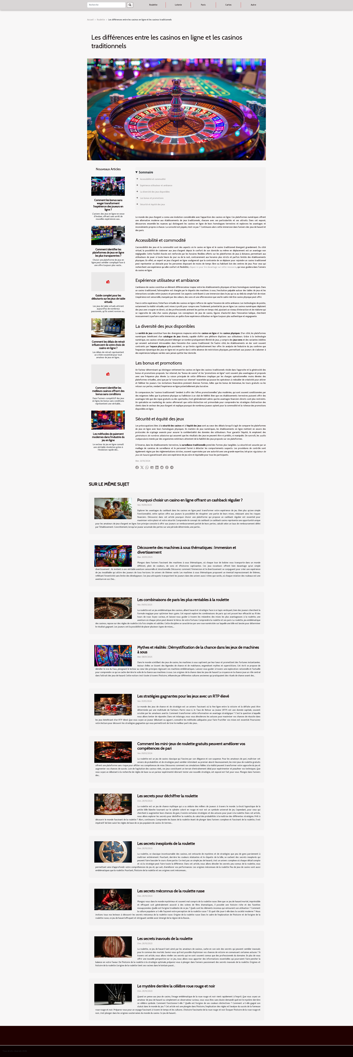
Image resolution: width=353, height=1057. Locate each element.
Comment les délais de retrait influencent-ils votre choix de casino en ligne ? (108, 345)
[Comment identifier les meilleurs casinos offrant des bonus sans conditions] (108, 373)
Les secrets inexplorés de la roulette (166, 843)
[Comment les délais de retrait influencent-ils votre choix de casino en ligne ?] (108, 327)
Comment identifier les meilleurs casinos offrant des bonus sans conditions (108, 391)
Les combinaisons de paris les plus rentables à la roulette (183, 599)
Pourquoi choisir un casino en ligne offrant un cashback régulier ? (190, 500)
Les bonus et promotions (152, 198)
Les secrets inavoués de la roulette (164, 938)
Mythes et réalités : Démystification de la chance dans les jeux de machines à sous (198, 649)
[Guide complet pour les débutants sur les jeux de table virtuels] (108, 281)
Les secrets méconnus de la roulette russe (170, 891)
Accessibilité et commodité (152, 179)
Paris (203, 5)
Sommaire (146, 172)
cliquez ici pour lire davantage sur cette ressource (212, 267)
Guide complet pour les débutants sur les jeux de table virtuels (108, 298)
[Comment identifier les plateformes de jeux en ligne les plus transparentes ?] (108, 235)
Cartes (228, 5)
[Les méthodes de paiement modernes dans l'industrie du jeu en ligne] (108, 420)
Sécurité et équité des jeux (152, 204)
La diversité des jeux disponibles (155, 192)
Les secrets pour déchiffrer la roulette (167, 796)
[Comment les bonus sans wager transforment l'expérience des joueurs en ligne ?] (108, 186)
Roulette (153, 5)
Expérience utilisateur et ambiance (156, 185)
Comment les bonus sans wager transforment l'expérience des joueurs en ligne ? (108, 204)
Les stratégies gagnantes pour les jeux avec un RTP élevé (183, 696)
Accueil (90, 20)
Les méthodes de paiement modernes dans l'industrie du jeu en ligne (108, 437)
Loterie (178, 5)
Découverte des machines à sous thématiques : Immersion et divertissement (186, 550)
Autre (253, 5)
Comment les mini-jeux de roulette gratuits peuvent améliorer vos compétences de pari (191, 746)
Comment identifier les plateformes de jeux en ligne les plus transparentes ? (108, 252)
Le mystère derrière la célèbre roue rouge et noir (176, 986)
